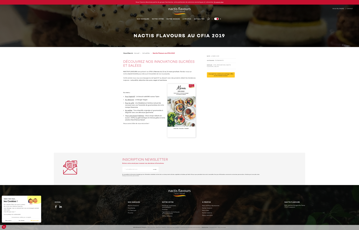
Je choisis (21, 220)
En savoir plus (218, 2)
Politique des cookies (173, 227)
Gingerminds (213, 227)
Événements (219, 60)
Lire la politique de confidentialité (12, 214)
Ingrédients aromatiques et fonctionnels (171, 213)
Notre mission (173, 19)
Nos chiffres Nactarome (210, 206)
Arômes (165, 210)
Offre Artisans (167, 216)
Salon (216, 66)
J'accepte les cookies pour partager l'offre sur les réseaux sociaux (220, 75)
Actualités (199, 19)
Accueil (136, 53)
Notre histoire (207, 213)
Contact (349, 9)
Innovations (221, 65)
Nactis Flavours (133, 206)
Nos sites (205, 210)
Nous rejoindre (338, 9)
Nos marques (143, 19)
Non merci (8, 220)
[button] (4, 227)
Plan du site (151, 227)
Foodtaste (131, 208)
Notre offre (158, 19)
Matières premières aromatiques (169, 206)
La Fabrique (132, 210)
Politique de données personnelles (130, 175)
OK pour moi (35, 220)
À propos (187, 19)
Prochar (130, 213)
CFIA (214, 65)
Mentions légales (161, 227)
